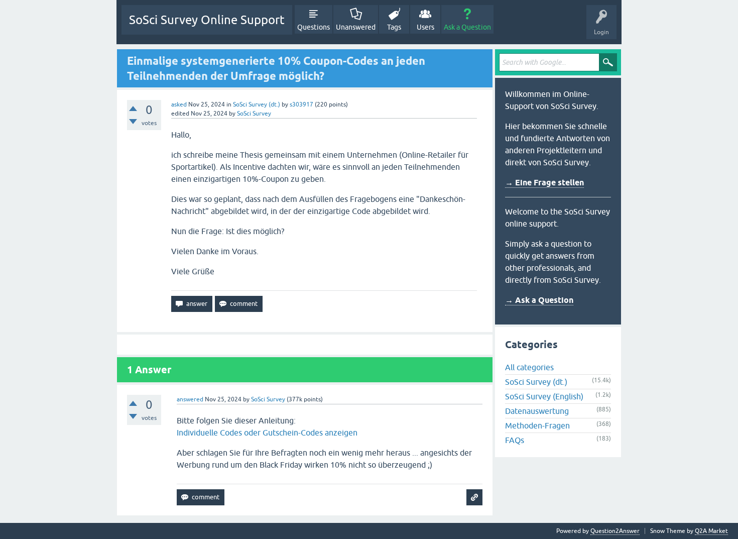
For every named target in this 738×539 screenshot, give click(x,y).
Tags (394, 27)
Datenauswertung (537, 410)
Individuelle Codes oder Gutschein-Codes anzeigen (267, 432)
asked (179, 104)
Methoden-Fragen (537, 425)
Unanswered (356, 27)
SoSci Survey (254, 113)
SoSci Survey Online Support (207, 20)
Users (425, 27)
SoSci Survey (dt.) (256, 104)
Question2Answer (615, 530)
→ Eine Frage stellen (544, 182)
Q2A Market (711, 530)
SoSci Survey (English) (544, 396)
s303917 (301, 104)
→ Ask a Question (539, 300)
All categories (529, 367)
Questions (313, 27)
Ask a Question (467, 27)
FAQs (514, 440)
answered (190, 399)
